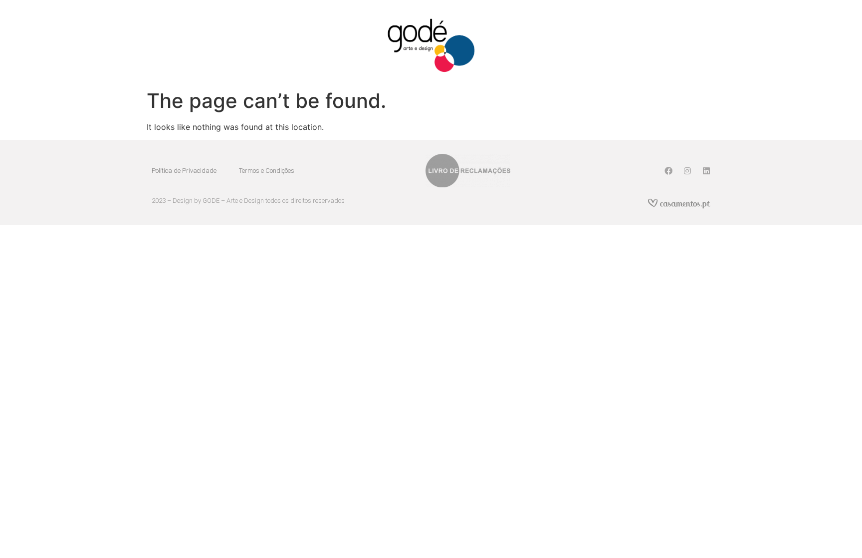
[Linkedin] (706, 171)
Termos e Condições (266, 170)
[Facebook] (668, 171)
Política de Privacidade (184, 170)
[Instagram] (687, 171)
